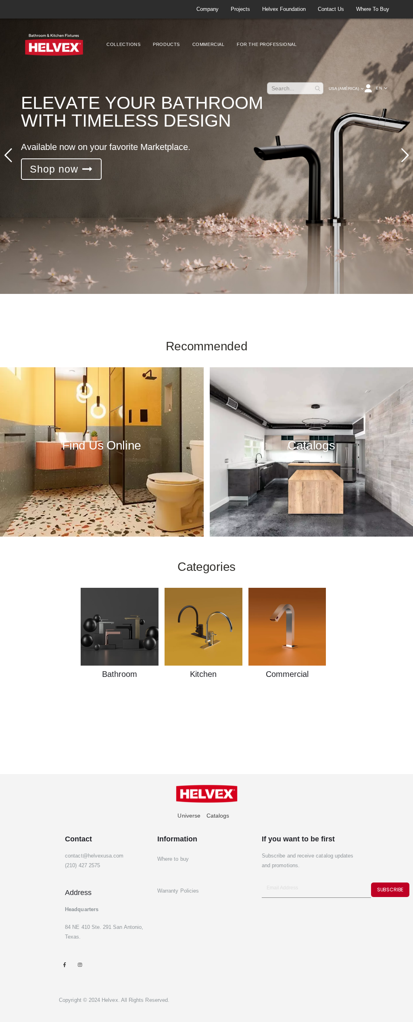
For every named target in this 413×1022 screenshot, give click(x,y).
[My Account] (369, 88)
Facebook (64, 964)
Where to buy (372, 9)
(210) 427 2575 (82, 865)
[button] (381, 88)
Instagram (79, 964)
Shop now (54, 169)
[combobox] (295, 88)
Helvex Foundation (284, 9)
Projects (240, 9)
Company (207, 9)
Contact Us (331, 9)
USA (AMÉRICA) (344, 88)
